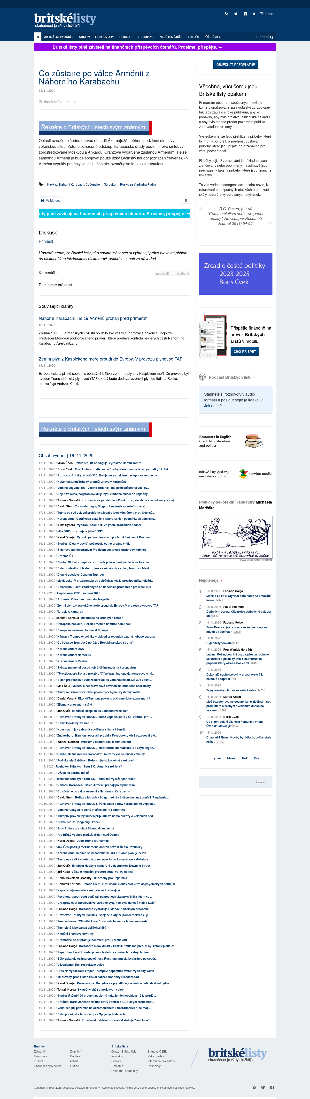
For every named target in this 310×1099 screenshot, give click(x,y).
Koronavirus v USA (70, 649)
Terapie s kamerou (70, 611)
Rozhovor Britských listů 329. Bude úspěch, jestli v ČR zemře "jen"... (104, 717)
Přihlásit (266, 13)
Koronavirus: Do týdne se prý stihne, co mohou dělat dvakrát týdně (123, 983)
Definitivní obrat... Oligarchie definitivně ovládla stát (238, 613)
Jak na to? (213, 405)
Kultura (38, 1061)
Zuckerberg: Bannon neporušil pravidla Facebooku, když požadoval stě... (107, 735)
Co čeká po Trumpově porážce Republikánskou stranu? (95, 642)
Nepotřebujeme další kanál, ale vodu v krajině (88, 890)
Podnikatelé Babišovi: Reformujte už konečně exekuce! (95, 760)
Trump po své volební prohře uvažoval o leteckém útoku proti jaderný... (106, 512)
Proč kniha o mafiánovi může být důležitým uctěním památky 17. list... (122, 469)
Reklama (117, 1066)
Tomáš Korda (66, 989)
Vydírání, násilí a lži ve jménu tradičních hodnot (109, 525)
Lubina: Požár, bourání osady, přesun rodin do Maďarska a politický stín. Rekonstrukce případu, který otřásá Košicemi (237, 658)
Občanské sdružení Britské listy (81, 1087)
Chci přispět (245, 351)
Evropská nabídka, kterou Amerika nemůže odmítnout (94, 624)
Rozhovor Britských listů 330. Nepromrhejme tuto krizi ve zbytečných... (106, 747)
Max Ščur (63, 686)
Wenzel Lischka (68, 741)
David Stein (65, 506)
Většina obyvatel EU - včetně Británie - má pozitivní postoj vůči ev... (103, 487)
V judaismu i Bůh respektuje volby (80, 964)
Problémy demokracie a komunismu (106, 741)
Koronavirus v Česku (72, 661)
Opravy (116, 1061)
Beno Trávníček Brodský (74, 878)
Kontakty (117, 1056)
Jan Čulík (63, 710)
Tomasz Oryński (68, 500)
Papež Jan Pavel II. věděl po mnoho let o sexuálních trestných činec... (104, 952)
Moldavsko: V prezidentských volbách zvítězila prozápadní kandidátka (105, 580)
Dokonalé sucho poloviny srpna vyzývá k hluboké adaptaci (234, 676)
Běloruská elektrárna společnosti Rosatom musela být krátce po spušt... (107, 958)
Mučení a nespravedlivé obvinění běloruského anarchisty (111, 686)
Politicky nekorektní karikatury (235, 505)
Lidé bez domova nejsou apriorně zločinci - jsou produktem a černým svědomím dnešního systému (238, 705)
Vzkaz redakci (157, 1056)
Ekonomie (40, 1056)
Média (74, 1061)
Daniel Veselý (66, 698)
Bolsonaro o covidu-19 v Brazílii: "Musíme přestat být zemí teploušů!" (127, 946)
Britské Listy (237, 1055)
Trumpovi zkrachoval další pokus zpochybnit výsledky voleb (98, 692)
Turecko (110, 184)
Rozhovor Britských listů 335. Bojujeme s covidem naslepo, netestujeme (107, 475)
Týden (216, 758)
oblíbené (183, 273)
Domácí (75, 1051)
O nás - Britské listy (123, 1051)
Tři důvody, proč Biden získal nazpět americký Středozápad (98, 977)
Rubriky (145, 37)
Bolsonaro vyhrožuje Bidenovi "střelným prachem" (114, 909)
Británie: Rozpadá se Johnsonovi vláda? (100, 710)
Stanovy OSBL (157, 1051)
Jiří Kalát (63, 871)
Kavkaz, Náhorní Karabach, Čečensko (73, 184)
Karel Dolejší (66, 537)
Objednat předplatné (236, 64)
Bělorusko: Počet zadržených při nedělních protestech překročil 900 (104, 587)
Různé (74, 1066)
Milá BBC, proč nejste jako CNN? (80, 531)
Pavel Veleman (233, 606)
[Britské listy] (95, 128)
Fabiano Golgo (67, 909)
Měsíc (231, 758)
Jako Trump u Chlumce (93, 840)
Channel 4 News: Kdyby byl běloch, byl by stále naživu (238, 739)
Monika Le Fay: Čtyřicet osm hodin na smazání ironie (238, 598)
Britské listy (68, 20)
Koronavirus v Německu (74, 655)
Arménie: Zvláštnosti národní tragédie (83, 599)
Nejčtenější (209, 580)
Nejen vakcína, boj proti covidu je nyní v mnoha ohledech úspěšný (102, 494)
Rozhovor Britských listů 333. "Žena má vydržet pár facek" (96, 778)
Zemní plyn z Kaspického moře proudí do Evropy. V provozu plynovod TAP (111, 358)
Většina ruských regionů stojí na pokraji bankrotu (91, 809)
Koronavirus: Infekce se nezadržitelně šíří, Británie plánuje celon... (102, 853)
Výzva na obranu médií (73, 772)
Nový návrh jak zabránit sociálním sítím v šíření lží (91, 729)
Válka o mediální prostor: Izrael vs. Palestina (102, 871)
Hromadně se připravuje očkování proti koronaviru (92, 940)
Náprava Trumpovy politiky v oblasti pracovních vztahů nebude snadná (106, 636)
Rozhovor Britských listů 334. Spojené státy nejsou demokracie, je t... (105, 915)
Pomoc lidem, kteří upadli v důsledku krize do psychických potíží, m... (130, 884)
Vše (256, 758)
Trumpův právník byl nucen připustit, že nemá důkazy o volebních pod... (106, 816)
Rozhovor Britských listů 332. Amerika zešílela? (89, 766)
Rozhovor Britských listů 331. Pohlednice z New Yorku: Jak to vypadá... (106, 803)
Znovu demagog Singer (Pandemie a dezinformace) (110, 506)
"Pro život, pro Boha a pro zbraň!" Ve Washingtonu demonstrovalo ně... (105, 673)
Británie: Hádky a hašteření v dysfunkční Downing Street (111, 865)
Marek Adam (232, 696)
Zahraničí (40, 1051)
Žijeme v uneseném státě (74, 704)
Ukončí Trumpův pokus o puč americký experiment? (114, 698)
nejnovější (163, 273)
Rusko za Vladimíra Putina (138, 184)
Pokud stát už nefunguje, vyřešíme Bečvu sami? (108, 463)
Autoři (193, 37)
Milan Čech (65, 463)
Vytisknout (52, 200)
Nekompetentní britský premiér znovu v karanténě (92, 481)
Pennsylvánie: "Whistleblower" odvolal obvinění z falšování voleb (102, 921)
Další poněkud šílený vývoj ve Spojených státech (91, 1014)
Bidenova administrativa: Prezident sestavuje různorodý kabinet (101, 549)
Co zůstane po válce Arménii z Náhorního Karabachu (93, 791)
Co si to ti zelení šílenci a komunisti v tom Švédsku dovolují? (234, 723)
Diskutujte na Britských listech (102, 618)
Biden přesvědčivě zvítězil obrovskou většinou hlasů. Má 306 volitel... (104, 679)
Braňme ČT (65, 556)
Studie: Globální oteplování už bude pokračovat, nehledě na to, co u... (104, 562)
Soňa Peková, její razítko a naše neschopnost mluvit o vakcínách (237, 629)
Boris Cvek (65, 469)
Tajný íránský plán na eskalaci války (235, 690)
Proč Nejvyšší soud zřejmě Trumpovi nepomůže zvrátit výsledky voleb (105, 971)
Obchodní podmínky (124, 1071)
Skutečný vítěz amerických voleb (101, 989)
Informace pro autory (161, 1061)
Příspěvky (212, 37)
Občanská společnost (48, 1066)
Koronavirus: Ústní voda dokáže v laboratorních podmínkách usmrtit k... (106, 518)
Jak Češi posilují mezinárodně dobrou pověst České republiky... (100, 847)
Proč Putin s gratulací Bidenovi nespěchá (85, 828)
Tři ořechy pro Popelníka (110, 878)
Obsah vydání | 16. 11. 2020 (66, 455)
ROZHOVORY (104, 37)
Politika (75, 1056)
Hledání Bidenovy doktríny (75, 933)
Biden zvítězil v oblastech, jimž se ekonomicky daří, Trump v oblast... (104, 568)
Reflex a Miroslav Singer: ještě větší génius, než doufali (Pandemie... (122, 797)
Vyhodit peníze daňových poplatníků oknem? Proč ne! (114, 537)
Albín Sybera (66, 525)
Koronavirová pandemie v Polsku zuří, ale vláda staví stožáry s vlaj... (129, 500)
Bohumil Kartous (67, 618)
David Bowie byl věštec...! (75, 723)
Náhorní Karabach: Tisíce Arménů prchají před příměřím (93, 318)
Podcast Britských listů (230, 377)
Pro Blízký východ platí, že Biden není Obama (88, 834)
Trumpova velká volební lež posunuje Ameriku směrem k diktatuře (102, 859)
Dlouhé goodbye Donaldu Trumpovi (81, 574)
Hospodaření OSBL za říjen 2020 (78, 593)
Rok (245, 758)
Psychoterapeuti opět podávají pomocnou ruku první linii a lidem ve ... (104, 896)
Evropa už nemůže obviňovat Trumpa (82, 630)
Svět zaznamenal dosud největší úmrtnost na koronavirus (97, 667)
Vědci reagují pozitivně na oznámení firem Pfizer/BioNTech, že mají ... (104, 1008)
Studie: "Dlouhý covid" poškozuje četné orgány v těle (94, 543)
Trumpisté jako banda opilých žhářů (81, 927)
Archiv (84, 37)
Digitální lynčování (222, 643)
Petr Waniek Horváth (237, 649)
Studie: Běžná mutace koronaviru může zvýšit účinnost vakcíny (101, 754)
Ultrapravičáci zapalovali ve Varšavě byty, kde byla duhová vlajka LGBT (106, 902)
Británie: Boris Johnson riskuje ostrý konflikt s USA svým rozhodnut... (105, 1002)
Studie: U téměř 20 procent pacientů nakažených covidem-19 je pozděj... (106, 995)
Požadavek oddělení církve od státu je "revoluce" (115, 1020)
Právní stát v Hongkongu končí (78, 822)
